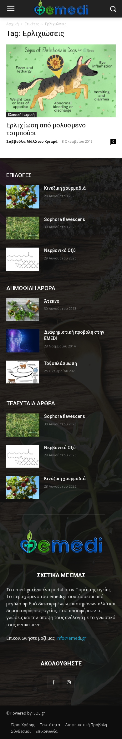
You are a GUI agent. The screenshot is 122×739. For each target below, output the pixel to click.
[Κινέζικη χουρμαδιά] (22, 196)
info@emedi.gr (71, 638)
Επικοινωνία (47, 731)
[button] (112, 9)
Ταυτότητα (50, 724)
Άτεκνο (51, 301)
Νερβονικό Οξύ (60, 250)
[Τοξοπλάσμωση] (22, 372)
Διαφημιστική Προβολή (86, 724)
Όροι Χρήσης (23, 724)
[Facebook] (53, 682)
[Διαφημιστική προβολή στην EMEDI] (22, 340)
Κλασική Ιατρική (21, 114)
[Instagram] (69, 682)
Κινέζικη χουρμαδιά (65, 188)
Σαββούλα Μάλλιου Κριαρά (32, 141)
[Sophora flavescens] (22, 228)
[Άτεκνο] (22, 309)
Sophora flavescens (64, 219)
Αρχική (12, 24)
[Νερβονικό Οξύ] (22, 259)
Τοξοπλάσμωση (60, 363)
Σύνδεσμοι (21, 731)
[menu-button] (10, 9)
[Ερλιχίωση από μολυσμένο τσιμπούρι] (61, 80)
